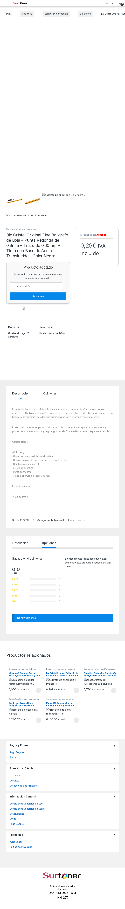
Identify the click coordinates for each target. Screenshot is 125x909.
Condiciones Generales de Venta (27, 808)
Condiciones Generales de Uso (26, 803)
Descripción (20, 393)
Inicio (9, 13)
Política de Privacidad (21, 846)
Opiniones (49, 393)
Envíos (13, 757)
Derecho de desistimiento (23, 785)
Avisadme (38, 296)
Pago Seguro (17, 752)
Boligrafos (85, 13)
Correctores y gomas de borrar (22, 669)
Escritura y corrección (56, 13)
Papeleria (27, 13)
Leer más (38, 690)
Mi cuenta (15, 775)
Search (107, 3)
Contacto (14, 780)
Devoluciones (17, 813)
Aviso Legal (15, 841)
